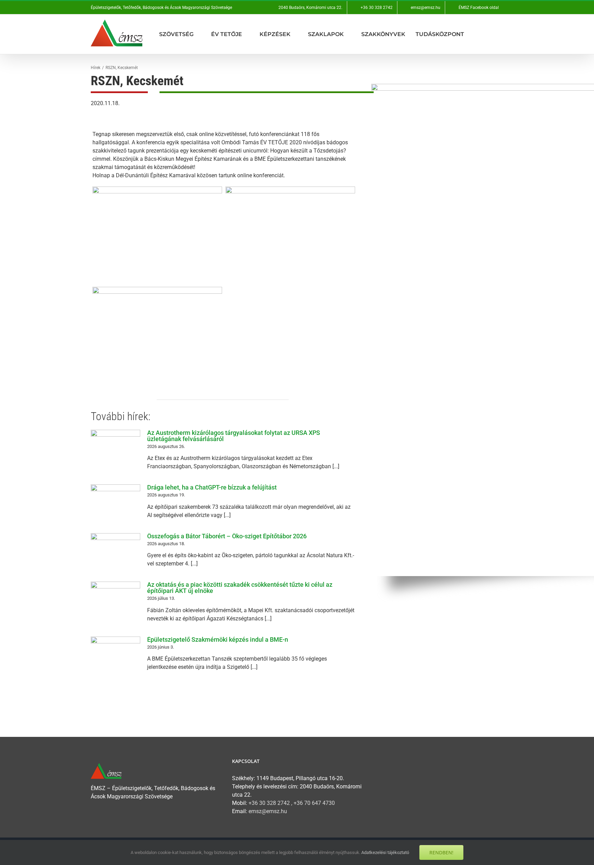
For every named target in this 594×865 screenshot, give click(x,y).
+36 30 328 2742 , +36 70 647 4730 (292, 803)
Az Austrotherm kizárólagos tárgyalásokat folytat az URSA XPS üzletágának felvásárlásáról (233, 435)
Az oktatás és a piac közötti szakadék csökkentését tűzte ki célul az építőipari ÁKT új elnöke (239, 587)
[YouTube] (391, 762)
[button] (501, 34)
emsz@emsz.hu (268, 811)
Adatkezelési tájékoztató (385, 852)
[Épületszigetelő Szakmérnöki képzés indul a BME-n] (115, 656)
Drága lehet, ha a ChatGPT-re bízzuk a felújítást (212, 487)
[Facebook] (377, 762)
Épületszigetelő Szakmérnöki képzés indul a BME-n (217, 639)
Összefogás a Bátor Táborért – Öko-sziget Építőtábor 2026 (227, 536)
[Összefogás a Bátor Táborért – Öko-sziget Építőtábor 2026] (115, 553)
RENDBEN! (441, 852)
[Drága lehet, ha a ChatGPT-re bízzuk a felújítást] (115, 504)
